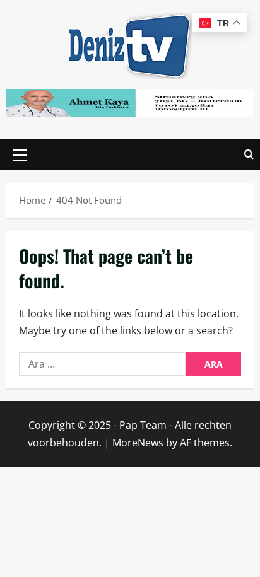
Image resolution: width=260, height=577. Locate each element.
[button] (19, 155)
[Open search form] (249, 154)
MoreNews (137, 443)
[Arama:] (102, 364)
